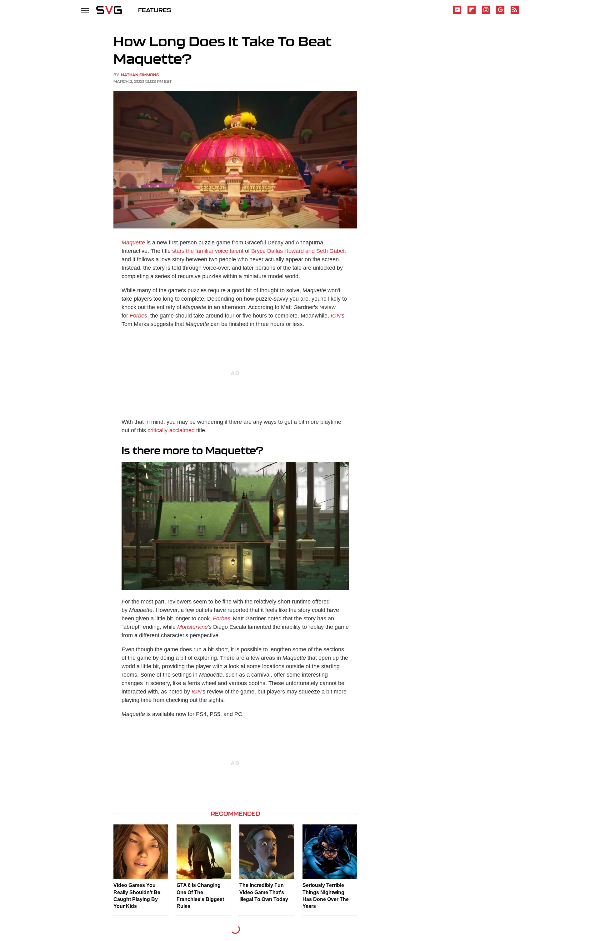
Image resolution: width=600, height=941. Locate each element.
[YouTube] (457, 12)
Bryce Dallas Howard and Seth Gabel (297, 251)
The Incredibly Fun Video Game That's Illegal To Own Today (263, 892)
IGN (336, 316)
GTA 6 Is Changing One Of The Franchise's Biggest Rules (200, 896)
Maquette (133, 242)
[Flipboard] (472, 12)
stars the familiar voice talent (207, 251)
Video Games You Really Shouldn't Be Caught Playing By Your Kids (136, 896)
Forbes (138, 316)
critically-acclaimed (171, 430)
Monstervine (192, 627)
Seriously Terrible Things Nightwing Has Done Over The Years (325, 896)
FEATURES (154, 10)
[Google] (500, 12)
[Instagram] (486, 12)
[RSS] (515, 12)
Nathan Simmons (140, 75)
